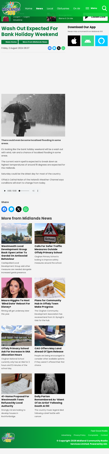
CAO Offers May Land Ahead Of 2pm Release (49, 350)
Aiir (105, 443)
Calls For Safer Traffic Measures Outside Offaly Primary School (48, 249)
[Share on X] (59, 48)
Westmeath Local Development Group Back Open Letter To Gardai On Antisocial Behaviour (14, 252)
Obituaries (63, 8)
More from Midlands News (35, 42)
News (39, 8)
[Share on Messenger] (54, 48)
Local (50, 8)
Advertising (66, 435)
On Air (76, 8)
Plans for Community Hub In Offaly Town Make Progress (48, 303)
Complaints (93, 435)
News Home (11, 42)
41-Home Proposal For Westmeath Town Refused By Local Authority (15, 401)
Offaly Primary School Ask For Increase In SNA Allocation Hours (15, 351)
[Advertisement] (33, 73)
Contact (104, 435)
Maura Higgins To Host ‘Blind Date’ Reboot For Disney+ (15, 303)
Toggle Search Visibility (105, 11)
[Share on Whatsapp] (63, 48)
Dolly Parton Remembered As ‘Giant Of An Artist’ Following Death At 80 (49, 401)
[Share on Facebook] (50, 48)
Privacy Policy (79, 435)
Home (28, 8)
